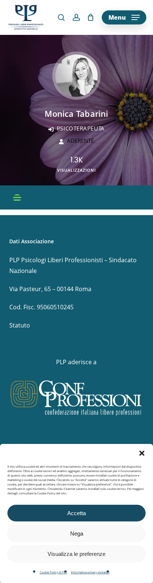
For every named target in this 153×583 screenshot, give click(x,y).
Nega (76, 533)
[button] (142, 453)
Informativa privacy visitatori (90, 572)
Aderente (80, 140)
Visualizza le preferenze (76, 554)
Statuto (19, 325)
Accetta (76, 513)
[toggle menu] (17, 198)
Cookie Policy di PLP (53, 572)
